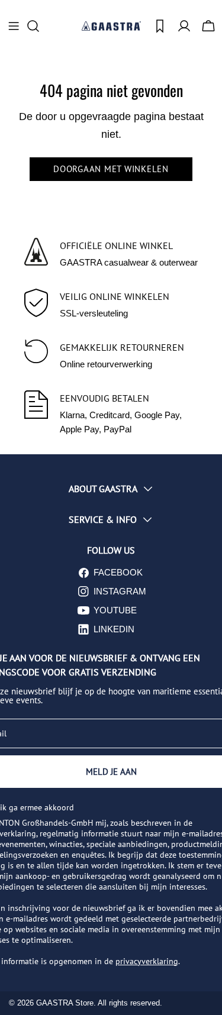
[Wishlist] (160, 26)
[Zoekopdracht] (36, 26)
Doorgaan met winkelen (111, 168)
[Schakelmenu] (13, 26)
